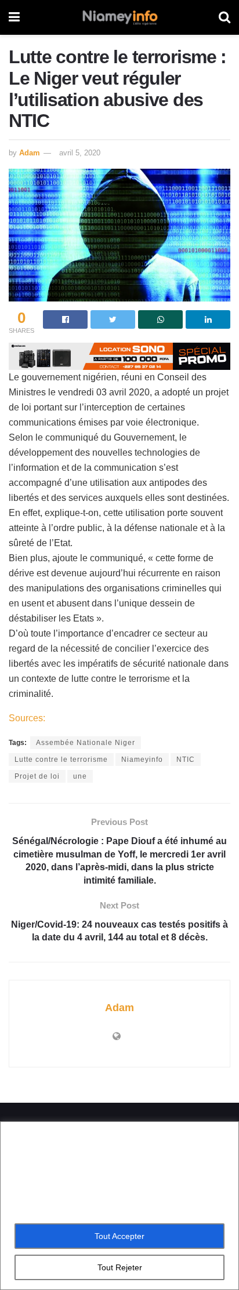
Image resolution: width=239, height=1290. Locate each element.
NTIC (185, 759)
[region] (119, 1205)
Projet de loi (37, 776)
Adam (29, 152)
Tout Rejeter (119, 1267)
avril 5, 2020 (79, 152)
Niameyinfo (142, 759)
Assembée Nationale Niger (85, 743)
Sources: (27, 718)
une (80, 776)
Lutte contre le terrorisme (61, 759)
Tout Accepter (119, 1236)
